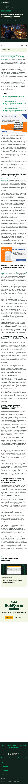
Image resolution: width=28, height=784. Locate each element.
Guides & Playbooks (8, 7)
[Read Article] (14, 575)
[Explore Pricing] (18, 617)
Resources (3, 7)
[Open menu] (25, 2)
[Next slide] (17, 591)
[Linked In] (1, 758)
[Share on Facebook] (22, 45)
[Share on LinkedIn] (26, 45)
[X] (26, 758)
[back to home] (5, 2)
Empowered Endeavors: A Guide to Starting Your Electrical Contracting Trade (15, 100)
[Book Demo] (9, 617)
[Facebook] (18, 758)
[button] (14, 762)
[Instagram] (10, 758)
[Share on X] (24, 45)
